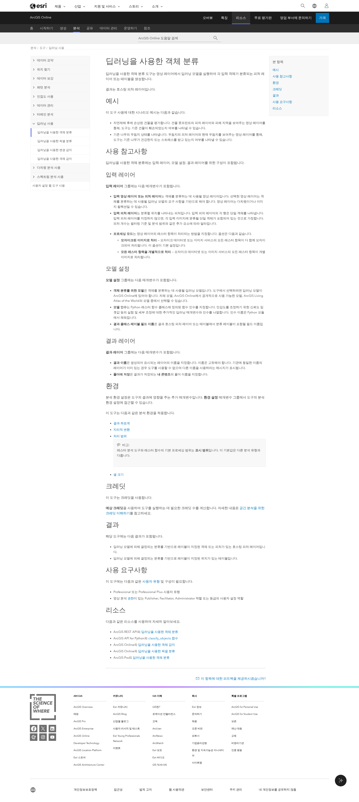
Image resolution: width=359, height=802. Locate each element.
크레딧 (277, 89)
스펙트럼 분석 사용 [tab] (50, 177)
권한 (131, 598)
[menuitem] (90, 707)
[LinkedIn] (52, 728)
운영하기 (130, 28)
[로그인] (326, 6)
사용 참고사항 (282, 76)
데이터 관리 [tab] (45, 105)
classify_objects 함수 (163, 638)
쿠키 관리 (236, 789)
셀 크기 (118, 474)
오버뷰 (208, 18)
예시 (276, 70)
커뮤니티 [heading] (118, 695)
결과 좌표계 (121, 423)
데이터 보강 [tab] (45, 78)
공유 (89, 28)
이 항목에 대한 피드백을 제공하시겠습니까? (233, 679)
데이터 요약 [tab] (45, 60)
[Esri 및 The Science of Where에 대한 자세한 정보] (43, 708)
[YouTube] (52, 737)
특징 (224, 18)
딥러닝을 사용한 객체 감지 (54, 159)
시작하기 (46, 28)
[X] (43, 728)
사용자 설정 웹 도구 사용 (48, 185)
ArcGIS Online (40, 17)
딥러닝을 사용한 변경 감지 (54, 150)
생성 (63, 28)
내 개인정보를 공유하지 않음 (277, 789)
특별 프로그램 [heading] (239, 695)
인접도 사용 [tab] (45, 96)
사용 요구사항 (282, 102)
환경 (276, 83)
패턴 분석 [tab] (43, 87)
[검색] (303, 6)
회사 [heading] (194, 695)
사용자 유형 (151, 581)
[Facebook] (33, 728)
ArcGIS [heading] (78, 695)
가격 (322, 18)
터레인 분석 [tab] (45, 114)
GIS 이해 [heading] (157, 695)
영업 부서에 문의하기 (296, 18)
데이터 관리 (108, 28)
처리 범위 (120, 436)
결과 (276, 95)
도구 (42, 48)
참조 (147, 28)
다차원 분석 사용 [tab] (48, 168)
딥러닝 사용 (56, 48)
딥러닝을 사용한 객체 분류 (54, 132)
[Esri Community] (33, 737)
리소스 (241, 18)
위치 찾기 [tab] (43, 69)
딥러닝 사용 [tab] (45, 123)
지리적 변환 (121, 430)
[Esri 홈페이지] (38, 6)
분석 (76, 28)
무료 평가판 (263, 18)
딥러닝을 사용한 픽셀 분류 (54, 141)
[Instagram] (43, 737)
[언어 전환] (314, 6)
